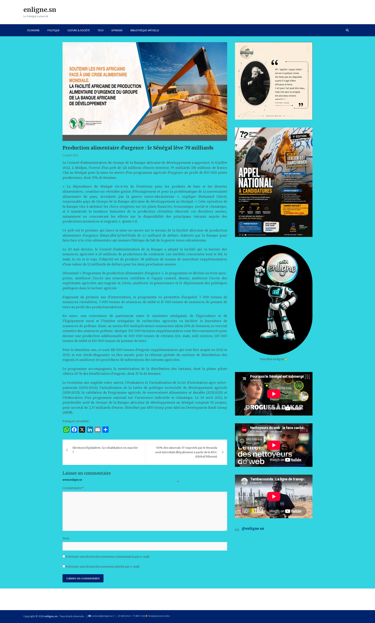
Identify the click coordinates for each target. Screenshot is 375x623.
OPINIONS (117, 30)
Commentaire (73, 488)
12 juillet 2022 (70, 155)
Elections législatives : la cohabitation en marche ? (105, 450)
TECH (101, 30)
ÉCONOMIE (33, 30)
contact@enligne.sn (102, 615)
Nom (65, 538)
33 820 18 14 (124, 615)
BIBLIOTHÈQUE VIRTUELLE (144, 30)
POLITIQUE (53, 30)
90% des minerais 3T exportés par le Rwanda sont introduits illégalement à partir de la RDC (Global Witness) (186, 452)
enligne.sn (39, 10)
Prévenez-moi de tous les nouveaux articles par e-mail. (103, 566)
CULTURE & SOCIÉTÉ (78, 30)
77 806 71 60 (138, 615)
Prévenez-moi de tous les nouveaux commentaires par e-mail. (108, 556)
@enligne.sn (253, 528)
